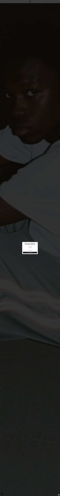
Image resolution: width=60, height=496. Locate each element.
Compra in (30, 252)
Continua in (30, 250)
